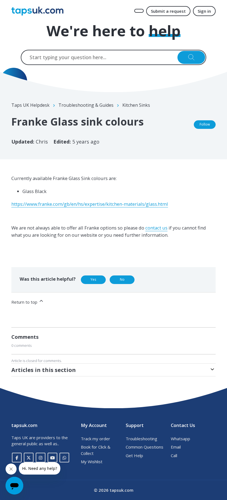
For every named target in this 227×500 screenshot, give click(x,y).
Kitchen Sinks (136, 105)
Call (174, 455)
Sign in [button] (204, 11)
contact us (156, 228)
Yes (93, 279)
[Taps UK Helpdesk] (37, 11)
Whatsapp (180, 438)
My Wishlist (91, 461)
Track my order (95, 438)
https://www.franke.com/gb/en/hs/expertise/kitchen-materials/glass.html (89, 204)
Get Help (134, 455)
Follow (205, 124)
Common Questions (144, 447)
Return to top (24, 302)
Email (176, 447)
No (122, 279)
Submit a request (168, 11)
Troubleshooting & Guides (86, 105)
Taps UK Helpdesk (30, 105)
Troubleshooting (141, 438)
